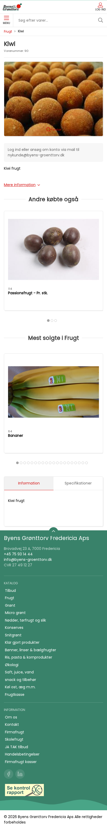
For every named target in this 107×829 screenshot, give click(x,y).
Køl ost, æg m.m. (20, 687)
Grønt (10, 605)
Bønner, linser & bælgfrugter (30, 650)
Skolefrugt (14, 739)
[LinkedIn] (20, 774)
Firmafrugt (14, 732)
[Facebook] (8, 774)
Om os (11, 717)
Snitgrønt (13, 635)
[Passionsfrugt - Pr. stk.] (53, 249)
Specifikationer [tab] (78, 483)
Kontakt (12, 724)
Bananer (15, 435)
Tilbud (10, 590)
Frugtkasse (14, 694)
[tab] (48, 320)
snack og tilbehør (20, 679)
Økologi (11, 664)
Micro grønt (15, 612)
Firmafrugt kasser (21, 761)
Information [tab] (29, 483)
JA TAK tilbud (16, 747)
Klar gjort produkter (22, 642)
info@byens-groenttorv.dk (28, 559)
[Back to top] (53, 532)
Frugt (8, 31)
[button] (53, 98)
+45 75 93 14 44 (18, 554)
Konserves (14, 627)
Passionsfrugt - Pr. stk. (28, 293)
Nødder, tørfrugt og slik (25, 620)
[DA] (12, 7)
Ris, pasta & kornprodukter (28, 657)
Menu (6, 23)
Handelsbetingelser (22, 754)
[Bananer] (53, 392)
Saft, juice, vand (19, 672)
